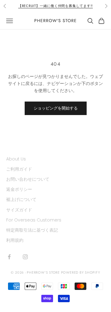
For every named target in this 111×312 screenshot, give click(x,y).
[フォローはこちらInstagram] (25, 257)
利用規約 (14, 240)
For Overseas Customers (33, 220)
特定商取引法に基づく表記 (32, 230)
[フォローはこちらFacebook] (9, 257)
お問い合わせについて (27, 179)
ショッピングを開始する (56, 108)
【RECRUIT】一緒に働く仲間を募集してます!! (55, 4)
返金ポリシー (19, 189)
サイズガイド (19, 210)
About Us (16, 159)
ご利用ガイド (19, 169)
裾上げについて (21, 199)
